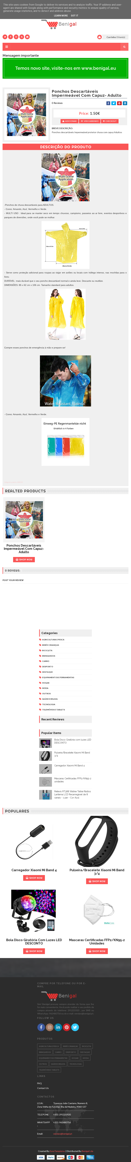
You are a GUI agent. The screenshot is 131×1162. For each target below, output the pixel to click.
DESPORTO (47, 666)
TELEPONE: (43, 1114)
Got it (74, 15)
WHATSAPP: (43, 1124)
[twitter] (5, 36)
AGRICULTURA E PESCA (53, 639)
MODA (45, 688)
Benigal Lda (87, 1151)
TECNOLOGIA (48, 704)
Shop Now (25, 559)
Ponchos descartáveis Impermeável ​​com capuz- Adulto (24, 549)
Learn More (61, 15)
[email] (27, 36)
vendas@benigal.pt (62, 1133)
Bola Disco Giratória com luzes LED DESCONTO (34, 941)
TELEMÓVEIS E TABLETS (53, 709)
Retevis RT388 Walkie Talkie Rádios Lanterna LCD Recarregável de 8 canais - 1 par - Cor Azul (72, 794)
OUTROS (46, 693)
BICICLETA (47, 650)
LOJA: (40, 1103)
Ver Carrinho (91, 121)
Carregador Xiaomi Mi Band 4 (69, 765)
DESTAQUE (47, 672)
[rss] (21, 36)
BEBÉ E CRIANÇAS (50, 645)
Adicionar (71, 121)
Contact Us (43, 1088)
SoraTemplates (57, 1151)
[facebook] (10, 36)
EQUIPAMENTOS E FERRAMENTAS (58, 677)
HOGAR (45, 683)
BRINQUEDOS (48, 656)
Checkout (111, 121)
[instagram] (16, 36)
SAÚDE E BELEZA (50, 699)
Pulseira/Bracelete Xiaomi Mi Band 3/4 (97, 871)
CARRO (45, 661)
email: (40, 1133)
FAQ (39, 1083)
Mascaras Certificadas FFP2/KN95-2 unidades (97, 941)
